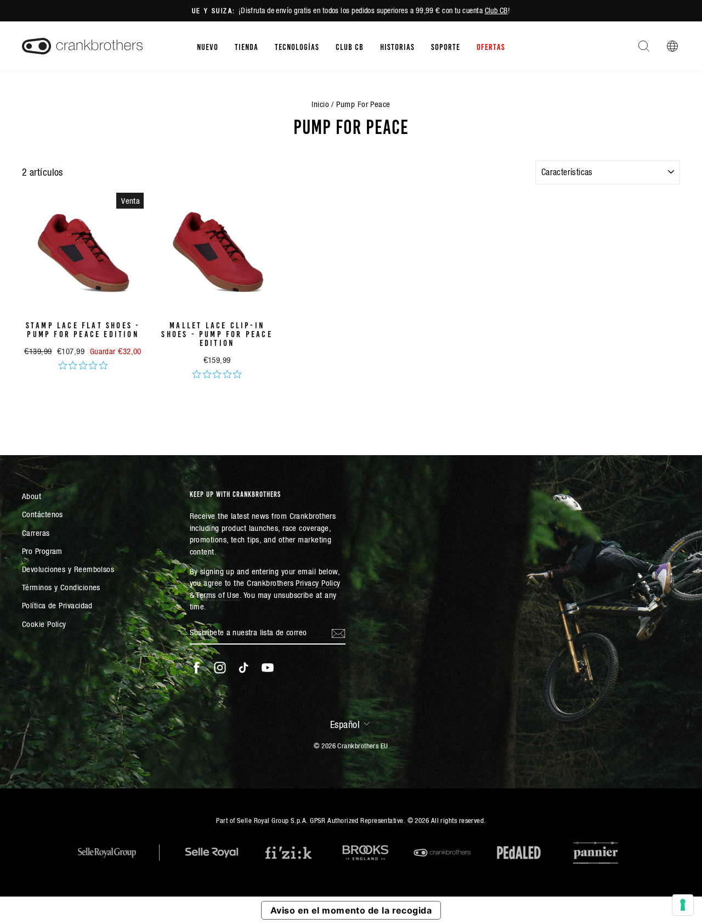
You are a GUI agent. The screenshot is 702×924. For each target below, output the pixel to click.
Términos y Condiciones (61, 587)
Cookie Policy (44, 624)
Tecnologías (297, 46)
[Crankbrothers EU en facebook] (196, 667)
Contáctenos (42, 514)
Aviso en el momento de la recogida (351, 910)
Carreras (36, 532)
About (31, 496)
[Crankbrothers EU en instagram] (220, 667)
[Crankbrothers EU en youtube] (267, 667)
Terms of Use (217, 595)
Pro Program (42, 551)
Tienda (246, 46)
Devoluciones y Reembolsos (68, 569)
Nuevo (207, 46)
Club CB (496, 10)
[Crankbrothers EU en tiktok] (243, 667)
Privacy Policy (318, 582)
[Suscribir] (338, 632)
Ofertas (491, 46)
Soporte (445, 46)
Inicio (320, 104)
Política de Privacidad (57, 605)
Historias (397, 46)
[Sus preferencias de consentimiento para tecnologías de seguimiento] (682, 904)
